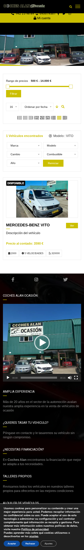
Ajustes (49, 543)
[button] (42, 342)
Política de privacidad (34, 529)
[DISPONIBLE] (42, 199)
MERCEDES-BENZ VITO (28, 225)
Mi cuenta (43, 18)
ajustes (33, 536)
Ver (72, 225)
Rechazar (30, 543)
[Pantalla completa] (76, 378)
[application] (42, 343)
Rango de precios (17, 80)
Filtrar (13, 93)
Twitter (65, 279)
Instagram (36, 279)
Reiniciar (53, 163)
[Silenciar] (70, 378)
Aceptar (12, 543)
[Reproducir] (8, 378)
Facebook (13, 279)
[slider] (39, 378)
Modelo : (63, 136)
